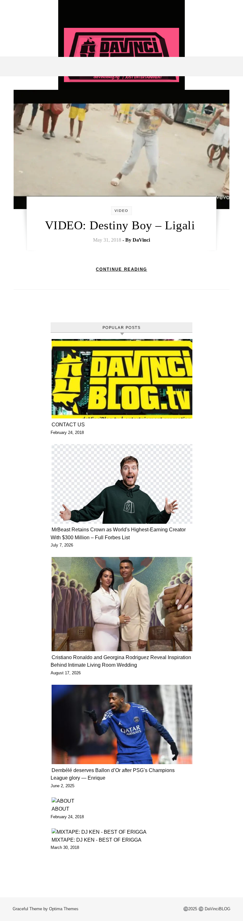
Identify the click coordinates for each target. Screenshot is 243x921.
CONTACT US (68, 424)
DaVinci (141, 240)
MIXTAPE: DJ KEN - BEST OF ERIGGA (97, 840)
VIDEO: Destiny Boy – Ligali (121, 225)
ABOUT (60, 809)
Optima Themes (63, 908)
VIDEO (121, 211)
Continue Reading (121, 269)
